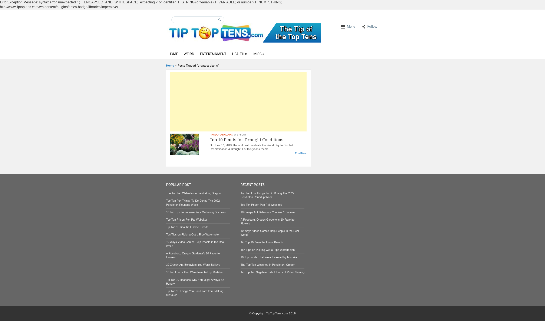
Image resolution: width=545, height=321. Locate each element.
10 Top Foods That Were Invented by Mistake (194, 272)
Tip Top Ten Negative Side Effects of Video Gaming (272, 272)
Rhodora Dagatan (221, 134)
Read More (301, 153)
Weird (189, 54)
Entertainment (213, 54)
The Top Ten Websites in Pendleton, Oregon (193, 193)
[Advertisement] (238, 101)
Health (238, 54)
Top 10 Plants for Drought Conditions (246, 139)
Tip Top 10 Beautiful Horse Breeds (187, 227)
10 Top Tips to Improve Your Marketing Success (196, 212)
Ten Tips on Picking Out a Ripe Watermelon (193, 234)
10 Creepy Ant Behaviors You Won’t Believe (193, 264)
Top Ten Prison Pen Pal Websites (187, 219)
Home (173, 54)
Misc (257, 54)
